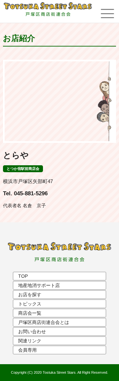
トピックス (29, 303)
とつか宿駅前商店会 (23, 169)
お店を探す (29, 294)
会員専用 (27, 350)
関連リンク (29, 340)
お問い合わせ (32, 331)
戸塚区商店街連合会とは (43, 322)
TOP (23, 276)
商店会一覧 (29, 313)
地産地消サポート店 (39, 285)
